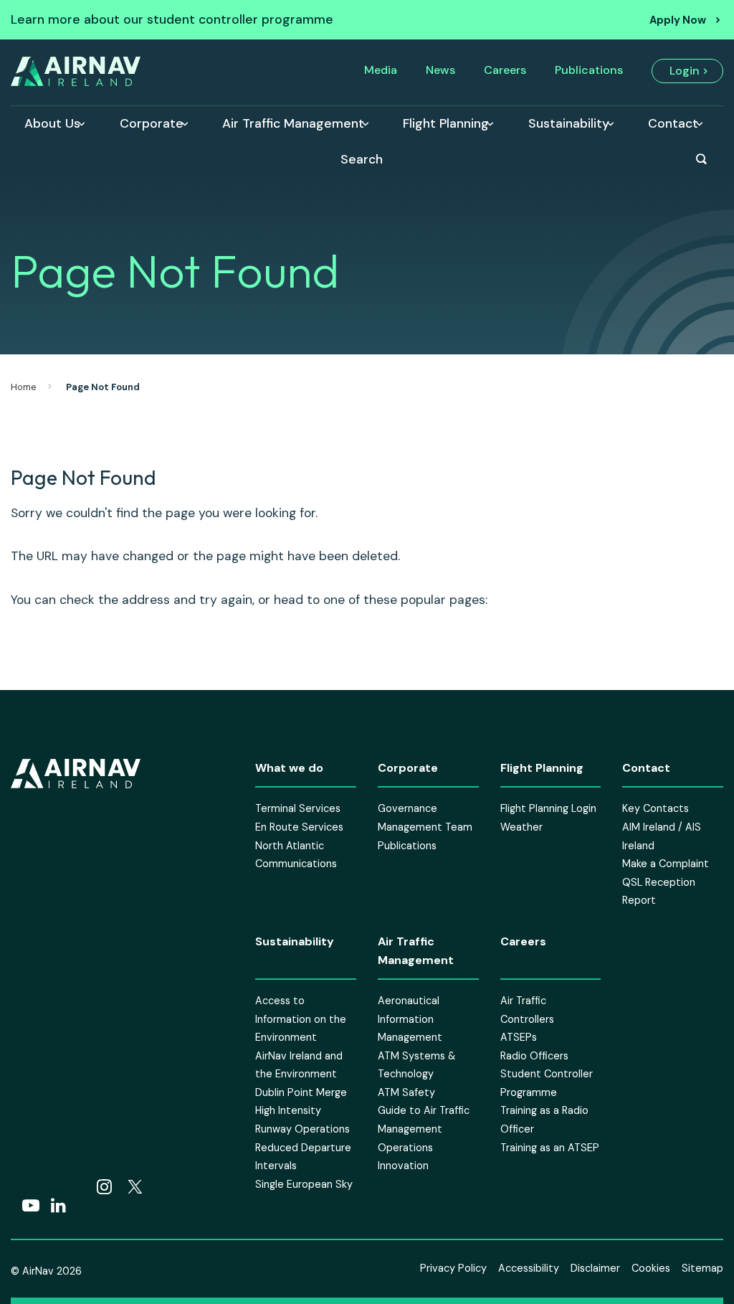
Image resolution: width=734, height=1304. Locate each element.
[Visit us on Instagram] (104, 1187)
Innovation (403, 1165)
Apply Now (677, 20)
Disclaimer (595, 1268)
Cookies (650, 1268)
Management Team (425, 827)
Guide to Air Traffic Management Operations (424, 1128)
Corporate (152, 123)
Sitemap (702, 1268)
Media (380, 69)
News (440, 69)
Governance (407, 808)
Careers (505, 69)
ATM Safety (406, 1092)
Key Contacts (655, 808)
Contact (673, 123)
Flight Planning (446, 123)
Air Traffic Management (293, 123)
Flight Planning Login (548, 808)
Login (684, 70)
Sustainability (568, 123)
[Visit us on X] (135, 1187)
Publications (589, 69)
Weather (521, 827)
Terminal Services (297, 808)
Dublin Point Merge (301, 1092)
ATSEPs (518, 1037)
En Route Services (299, 827)
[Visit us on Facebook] (19, 1187)
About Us (52, 123)
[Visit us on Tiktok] (48, 1187)
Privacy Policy (453, 1268)
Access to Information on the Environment (300, 1019)
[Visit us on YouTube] (30, 1206)
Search (361, 159)
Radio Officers (534, 1055)
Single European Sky (304, 1184)
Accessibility (528, 1268)
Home (24, 387)
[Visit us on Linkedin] (58, 1206)
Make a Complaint (665, 863)
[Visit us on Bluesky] (76, 1187)
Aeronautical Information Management (410, 1019)
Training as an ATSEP (549, 1146)
